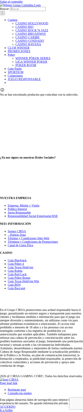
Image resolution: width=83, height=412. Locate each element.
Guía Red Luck (17, 274)
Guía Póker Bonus (19, 277)
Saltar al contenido (11, 1)
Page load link (8, 383)
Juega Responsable (19, 212)
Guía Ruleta (15, 270)
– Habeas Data (17, 234)
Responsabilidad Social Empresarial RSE (33, 216)
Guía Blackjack (17, 260)
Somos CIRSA (17, 231)
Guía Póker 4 (16, 263)
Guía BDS (14, 284)
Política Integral (17, 209)
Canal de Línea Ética (20, 245)
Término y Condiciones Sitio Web (28, 238)
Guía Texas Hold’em (20, 267)
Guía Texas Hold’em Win (23, 281)
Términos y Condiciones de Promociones (33, 241)
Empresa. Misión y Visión (23, 205)
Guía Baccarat (16, 288)
